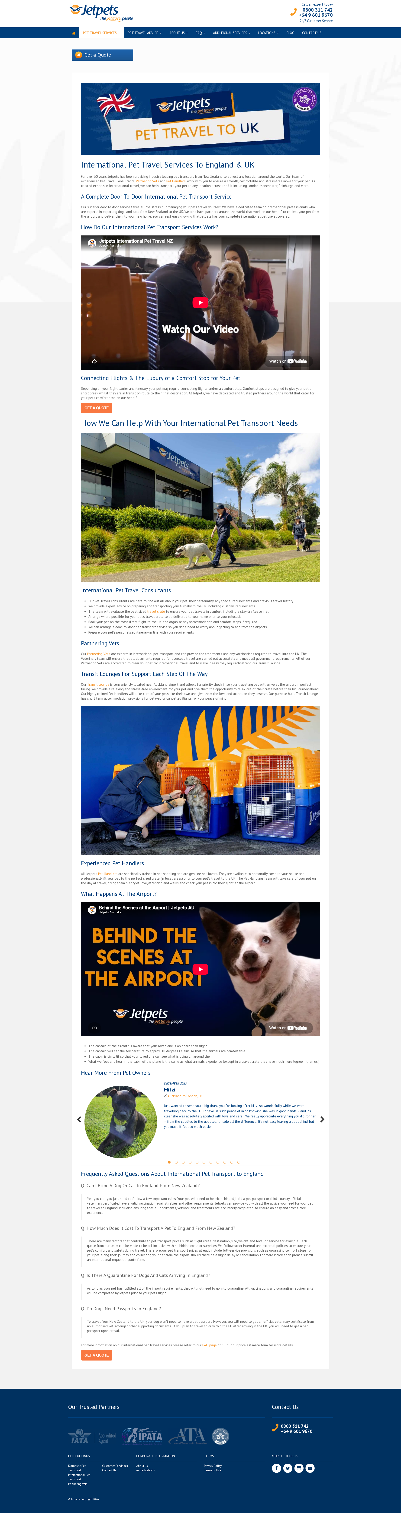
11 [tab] (238, 1161)
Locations (266, 33)
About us (177, 33)
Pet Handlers (176, 181)
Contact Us (311, 33)
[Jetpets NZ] (100, 13)
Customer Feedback (115, 1466)
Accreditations (145, 1470)
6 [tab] (204, 1161)
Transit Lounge (98, 684)
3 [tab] (183, 1161)
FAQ (199, 33)
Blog (290, 33)
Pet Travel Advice (143, 33)
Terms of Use (212, 1470)
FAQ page (209, 1345)
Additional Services (230, 33)
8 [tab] (218, 1161)
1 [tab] (169, 1161)
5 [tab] (197, 1161)
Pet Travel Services (100, 33)
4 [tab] (190, 1161)
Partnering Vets (147, 181)
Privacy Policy (213, 1466)
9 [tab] (225, 1161)
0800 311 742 (318, 10)
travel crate (156, 611)
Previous (78, 1119)
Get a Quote (97, 54)
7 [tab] (211, 1161)
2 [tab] (176, 1161)
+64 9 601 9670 (316, 15)
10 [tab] (232, 1161)
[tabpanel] (200, 1119)
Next (322, 1119)
